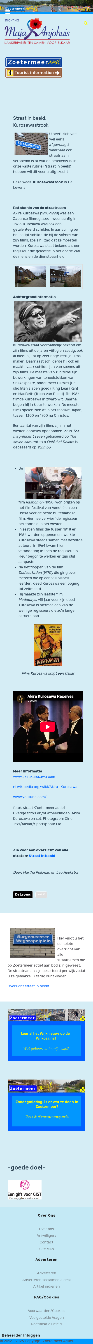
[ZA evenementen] (46, 1105)
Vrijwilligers (46, 1236)
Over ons (46, 1229)
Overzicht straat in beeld (28, 986)
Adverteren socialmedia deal (46, 1280)
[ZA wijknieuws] (46, 1035)
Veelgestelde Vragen (46, 1318)
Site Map (46, 1249)
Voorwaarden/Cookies (46, 1311)
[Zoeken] (86, 23)
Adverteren (46, 1273)
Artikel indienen (46, 1286)
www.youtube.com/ (29, 797)
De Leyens (23, 894)
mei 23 (41, 894)
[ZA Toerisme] (33, 67)
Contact (46, 1242)
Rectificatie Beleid (46, 1324)
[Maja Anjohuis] (37, 31)
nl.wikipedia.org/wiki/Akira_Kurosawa (45, 787)
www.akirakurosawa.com (34, 777)
